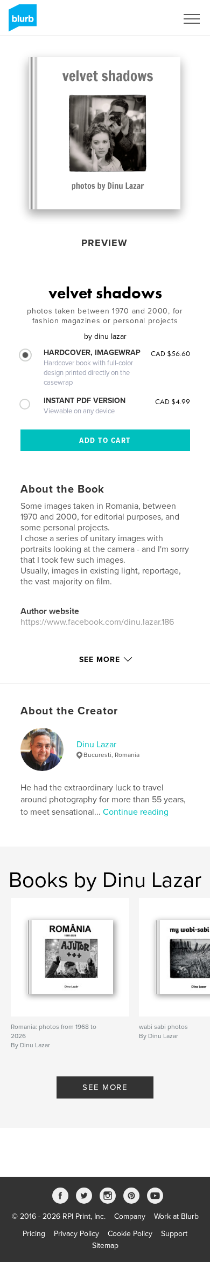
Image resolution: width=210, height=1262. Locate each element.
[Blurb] (20, 22)
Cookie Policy (130, 1233)
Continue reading (136, 812)
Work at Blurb (176, 1216)
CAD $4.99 (172, 401)
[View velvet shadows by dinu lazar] (104, 133)
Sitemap (105, 1245)
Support (174, 1233)
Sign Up (150, 19)
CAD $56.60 (170, 353)
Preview (104, 243)
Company (129, 1216)
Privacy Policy (76, 1233)
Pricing (34, 1233)
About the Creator (69, 711)
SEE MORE (105, 1087)
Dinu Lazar (96, 744)
